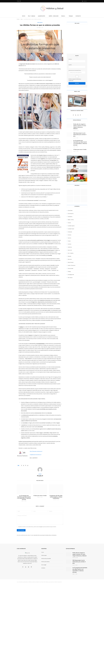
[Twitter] (11, 71)
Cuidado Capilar (71, 225)
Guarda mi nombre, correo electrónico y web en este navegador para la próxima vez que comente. (37, 526)
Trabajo (77, 67)
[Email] (11, 77)
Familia (69, 238)
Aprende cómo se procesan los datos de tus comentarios (45, 535)
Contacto (43, 567)
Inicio (42, 552)
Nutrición (70, 250)
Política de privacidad (46, 558)
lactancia (70, 247)
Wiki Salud (77, 44)
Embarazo (70, 231)
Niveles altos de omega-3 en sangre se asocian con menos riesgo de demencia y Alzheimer (80, 554)
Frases (69, 241)
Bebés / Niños (71, 219)
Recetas (69, 256)
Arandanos (70, 216)
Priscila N (40, 475)
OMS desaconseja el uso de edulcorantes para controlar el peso (79, 135)
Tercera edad (70, 268)
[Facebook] (11, 68)
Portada (18, 19)
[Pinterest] (11, 74)
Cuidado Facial (71, 228)
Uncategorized (71, 274)
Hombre (69, 244)
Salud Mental (40, 22)
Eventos (69, 234)
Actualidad (70, 210)
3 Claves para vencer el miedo (40, 495)
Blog (21, 19)
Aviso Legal (43, 564)
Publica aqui (44, 555)
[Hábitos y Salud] (52, 8)
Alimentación (70, 213)
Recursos (70, 259)
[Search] (82, 1)
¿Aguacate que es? (77, 46)
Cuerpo (69, 222)
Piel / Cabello (70, 253)
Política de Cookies (45, 561)
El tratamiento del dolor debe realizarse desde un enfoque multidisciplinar (56, 497)
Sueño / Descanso (71, 265)
